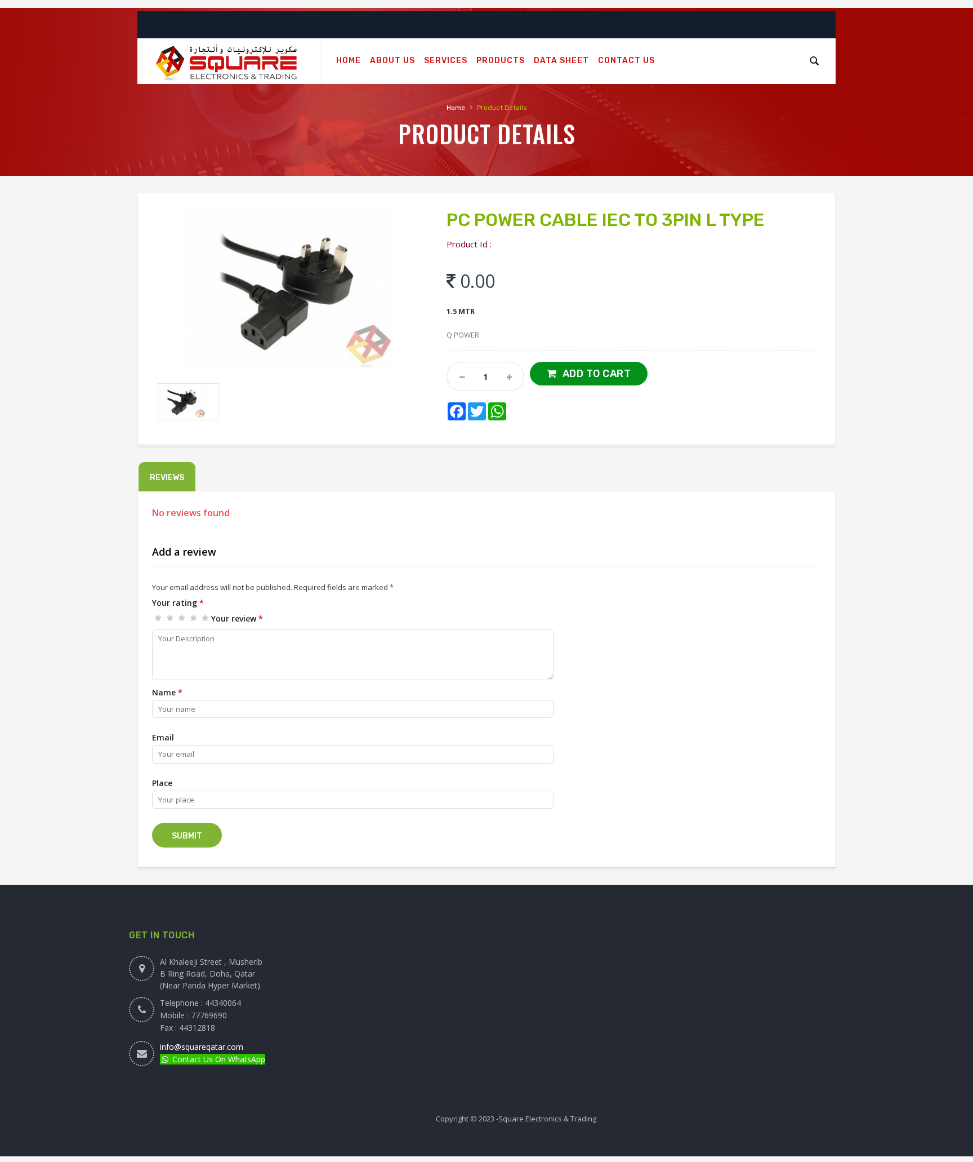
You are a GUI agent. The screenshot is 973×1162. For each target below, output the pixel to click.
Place (162, 783)
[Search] (814, 60)
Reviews (167, 477)
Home (456, 108)
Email (163, 737)
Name (167, 692)
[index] (229, 61)
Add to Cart (597, 373)
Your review (237, 618)
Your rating (178, 602)
